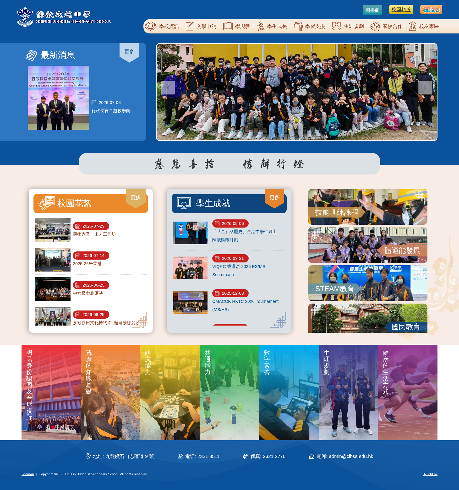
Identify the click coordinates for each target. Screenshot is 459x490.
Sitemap (28, 474)
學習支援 (315, 26)
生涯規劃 (354, 26)
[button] (425, 88)
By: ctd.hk (430, 474)
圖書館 (372, 10)
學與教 (242, 26)
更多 (129, 51)
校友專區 (429, 26)
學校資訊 (169, 26)
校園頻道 (401, 9)
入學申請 (207, 26)
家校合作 (392, 26)
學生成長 (277, 26)
